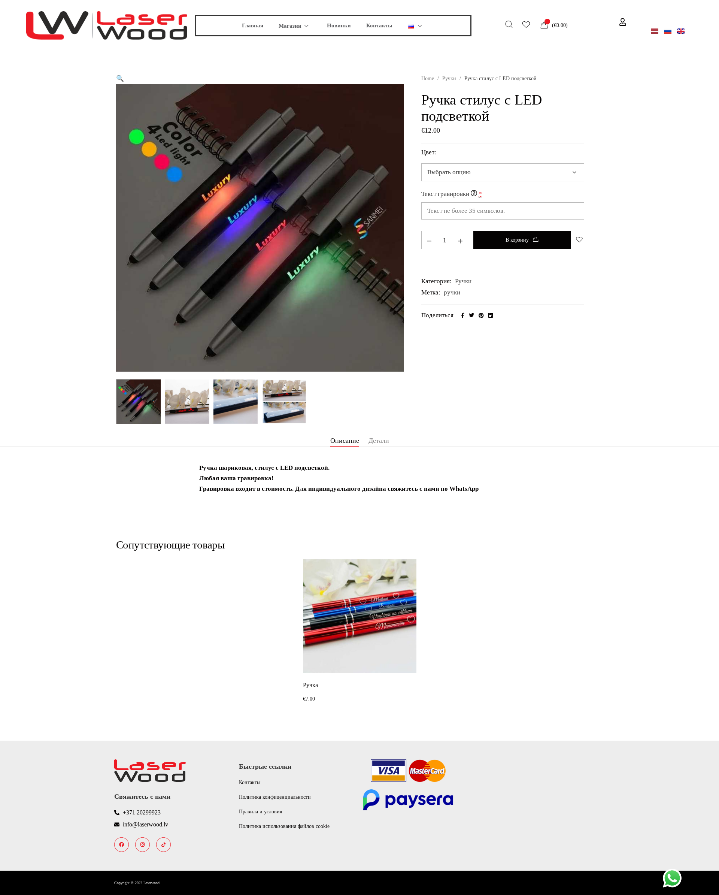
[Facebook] (121, 844)
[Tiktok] (163, 844)
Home (427, 78)
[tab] (344, 441)
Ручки (449, 78)
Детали (378, 440)
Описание (344, 440)
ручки (452, 292)
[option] (359, 631)
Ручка (310, 685)
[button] (120, 78)
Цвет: (428, 152)
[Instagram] (142, 844)
